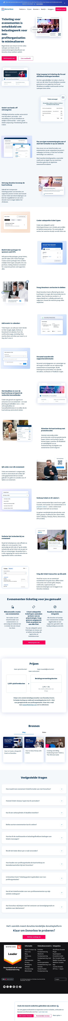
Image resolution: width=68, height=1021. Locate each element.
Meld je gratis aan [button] (9, 58)
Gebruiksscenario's (45, 946)
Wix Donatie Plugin (59, 958)
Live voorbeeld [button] (26, 58)
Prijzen (29, 9)
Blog (23, 732)
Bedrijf (43, 9)
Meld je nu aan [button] (61, 9)
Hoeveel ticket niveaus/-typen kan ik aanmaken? (23, 801)
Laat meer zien (43, 1012)
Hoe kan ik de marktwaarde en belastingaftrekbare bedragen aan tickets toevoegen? (28, 837)
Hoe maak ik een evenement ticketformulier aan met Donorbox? (28, 789)
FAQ (26, 958)
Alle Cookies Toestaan (25, 1015)
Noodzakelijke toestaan (43, 1015)
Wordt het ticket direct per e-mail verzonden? (22, 851)
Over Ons (28, 952)
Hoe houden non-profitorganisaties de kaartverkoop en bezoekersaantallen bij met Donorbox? (25, 864)
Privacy (27, 962)
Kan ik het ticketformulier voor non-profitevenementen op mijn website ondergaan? (28, 892)
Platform (22, 9)
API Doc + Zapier (58, 969)
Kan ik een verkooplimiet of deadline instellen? (22, 813)
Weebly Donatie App (59, 960)
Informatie (28, 946)
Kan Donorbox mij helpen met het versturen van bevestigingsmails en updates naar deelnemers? (30, 907)
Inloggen (50, 9)
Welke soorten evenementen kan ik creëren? (21, 824)
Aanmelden (39, 4)
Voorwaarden (29, 960)
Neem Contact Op (30, 949)
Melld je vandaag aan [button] (34, 937)
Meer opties (56, 1015)
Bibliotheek (28, 971)
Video (44, 732)
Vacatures (28, 956)
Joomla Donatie (58, 967)
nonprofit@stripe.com (29, 705)
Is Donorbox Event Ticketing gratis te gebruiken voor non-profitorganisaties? (26, 878)
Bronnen (35, 9)
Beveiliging (28, 964)
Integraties (57, 946)
